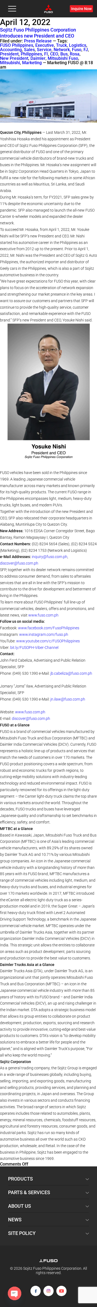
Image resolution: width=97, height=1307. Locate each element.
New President (14, 58)
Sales (29, 50)
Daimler (38, 58)
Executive (44, 45)
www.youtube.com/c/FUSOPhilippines (48, 641)
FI (46, 54)
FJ (86, 50)
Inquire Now (81, 9)
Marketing (32, 63)
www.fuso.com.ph (43, 615)
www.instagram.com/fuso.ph (43, 634)
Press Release (38, 41)
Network (62, 50)
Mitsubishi (10, 63)
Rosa (74, 54)
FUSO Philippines (16, 45)
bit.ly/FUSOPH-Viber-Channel (34, 647)
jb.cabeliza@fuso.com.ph (71, 673)
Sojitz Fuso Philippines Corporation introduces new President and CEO (38, 33)
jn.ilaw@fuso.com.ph (67, 699)
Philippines (31, 54)
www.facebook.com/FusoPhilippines (48, 628)
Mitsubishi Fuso (63, 58)
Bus (64, 54)
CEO (54, 54)
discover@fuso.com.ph (19, 563)
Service (44, 50)
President (9, 54)
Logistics (77, 45)
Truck (61, 45)
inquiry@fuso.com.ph (49, 557)
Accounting (11, 50)
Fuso (76, 50)
